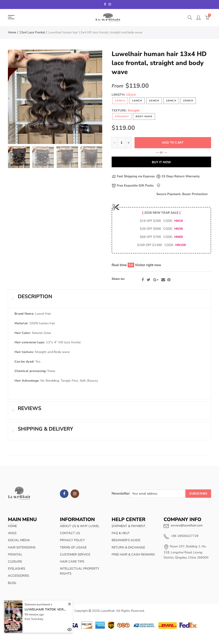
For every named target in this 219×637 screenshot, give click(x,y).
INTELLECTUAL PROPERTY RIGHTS (79, 571)
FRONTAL (15, 554)
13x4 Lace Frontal (32, 32)
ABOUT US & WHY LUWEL (79, 526)
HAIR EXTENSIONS (22, 547)
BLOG (12, 583)
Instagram (75, 493)
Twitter (148, 280)
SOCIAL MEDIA (19, 540)
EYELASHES (16, 568)
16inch (154, 100)
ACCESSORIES (18, 575)
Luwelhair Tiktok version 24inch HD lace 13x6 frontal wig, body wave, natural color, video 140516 (46, 609)
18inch (171, 100)
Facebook (143, 280)
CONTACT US (70, 533)
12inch (120, 100)
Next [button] (91, 97)
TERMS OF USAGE (73, 547)
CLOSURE (15, 561)
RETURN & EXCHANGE (128, 547)
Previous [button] (19, 97)
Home (12, 32)
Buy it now (161, 162)
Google (155, 280)
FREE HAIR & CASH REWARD (133, 554)
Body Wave (144, 116)
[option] (55, 97)
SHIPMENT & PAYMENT (128, 526)
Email (163, 280)
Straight (122, 116)
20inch (188, 100)
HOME (12, 526)
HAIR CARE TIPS (72, 561)
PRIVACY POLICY (72, 540)
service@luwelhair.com (187, 525)
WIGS (12, 533)
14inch (137, 100)
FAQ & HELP (120, 533)
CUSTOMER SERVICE (75, 554)
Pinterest (168, 280)
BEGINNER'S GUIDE (126, 540)
